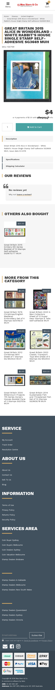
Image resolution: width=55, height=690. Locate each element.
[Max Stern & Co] (27, 5)
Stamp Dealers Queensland (14, 610)
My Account (7, 440)
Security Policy (8, 520)
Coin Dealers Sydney (11, 550)
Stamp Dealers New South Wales (17, 590)
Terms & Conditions (31, 641)
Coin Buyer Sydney (10, 540)
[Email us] (5, 646)
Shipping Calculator (15, 166)
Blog (4, 484)
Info (51, 118)
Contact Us (7, 475)
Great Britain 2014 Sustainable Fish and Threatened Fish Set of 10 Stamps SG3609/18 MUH (40, 397)
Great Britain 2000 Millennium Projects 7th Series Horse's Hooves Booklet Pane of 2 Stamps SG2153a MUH (14, 398)
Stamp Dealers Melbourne (13, 585)
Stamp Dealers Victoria (12, 620)
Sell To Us (6, 480)
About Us (6, 470)
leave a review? (24, 194)
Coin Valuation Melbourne (13, 555)
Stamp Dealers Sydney (12, 615)
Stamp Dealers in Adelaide (14, 580)
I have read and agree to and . (29, 641)
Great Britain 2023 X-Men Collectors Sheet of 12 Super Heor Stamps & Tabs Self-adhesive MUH (40, 316)
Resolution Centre (10, 449)
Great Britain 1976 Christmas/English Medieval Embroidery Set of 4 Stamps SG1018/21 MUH (14, 317)
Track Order (7, 445)
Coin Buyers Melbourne (12, 545)
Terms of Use (8, 505)
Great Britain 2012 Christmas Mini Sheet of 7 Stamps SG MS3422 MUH (13, 355)
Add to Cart (36, 127)
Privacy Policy (8, 510)
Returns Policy (8, 515)
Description (11, 139)
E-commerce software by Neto (13, 681)
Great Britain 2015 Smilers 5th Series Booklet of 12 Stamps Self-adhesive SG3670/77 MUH (14, 249)
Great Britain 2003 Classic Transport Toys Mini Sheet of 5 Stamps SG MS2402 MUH (40, 356)
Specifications (12, 159)
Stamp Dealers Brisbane (13, 559)
